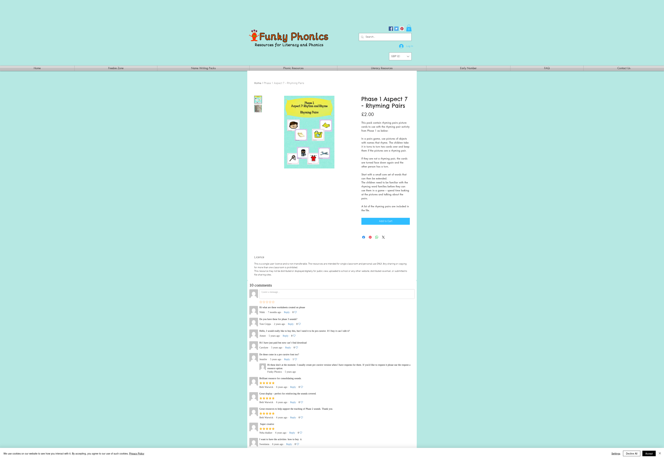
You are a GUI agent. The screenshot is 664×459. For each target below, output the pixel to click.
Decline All (631, 453)
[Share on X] (383, 237)
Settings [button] (615, 453)
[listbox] (400, 56)
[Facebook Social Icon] (391, 28)
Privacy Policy (136, 453)
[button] (409, 28)
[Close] (660, 453)
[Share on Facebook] (364, 237)
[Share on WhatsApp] (377, 237)
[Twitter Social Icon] (396, 28)
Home (257, 83)
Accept (649, 453)
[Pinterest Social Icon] (402, 28)
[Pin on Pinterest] (370, 237)
